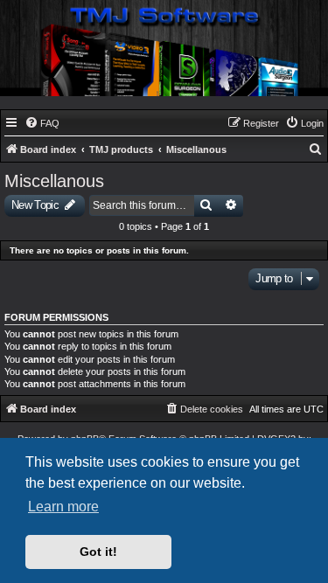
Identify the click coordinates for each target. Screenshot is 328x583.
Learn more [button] (63, 506)
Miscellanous (54, 181)
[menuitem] (41, 123)
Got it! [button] (98, 552)
